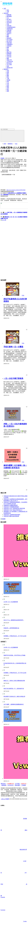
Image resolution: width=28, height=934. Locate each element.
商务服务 (9, 31)
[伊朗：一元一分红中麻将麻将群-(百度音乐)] (13, 420)
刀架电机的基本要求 (14, 514)
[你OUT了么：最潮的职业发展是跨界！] (4, 617)
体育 (8, 87)
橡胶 (8, 36)
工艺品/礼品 (10, 61)
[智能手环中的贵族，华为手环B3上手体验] (4, 652)
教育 (8, 86)
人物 (8, 78)
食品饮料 (9, 38)
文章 (8, 11)
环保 (8, 24)
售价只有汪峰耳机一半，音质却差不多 (14, 688)
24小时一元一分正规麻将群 (11, 601)
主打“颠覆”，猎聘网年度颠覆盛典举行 (14, 704)
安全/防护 (9, 22)
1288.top (3, 799)
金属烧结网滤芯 (13, 505)
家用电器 (9, 53)
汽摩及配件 (10, 44)
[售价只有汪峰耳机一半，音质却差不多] (4, 686)
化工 (8, 18)
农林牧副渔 (10, 28)
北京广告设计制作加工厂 (16, 510)
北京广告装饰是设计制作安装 (17, 508)
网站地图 (17, 785)
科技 (8, 81)
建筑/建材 (9, 16)
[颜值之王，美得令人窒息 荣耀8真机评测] (4, 678)
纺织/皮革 (9, 63)
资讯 (8, 10)
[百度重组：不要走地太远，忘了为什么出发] (4, 633)
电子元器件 (10, 39)
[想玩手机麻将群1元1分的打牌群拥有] (13, 295)
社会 (8, 83)
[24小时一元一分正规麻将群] (4, 599)
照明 (8, 50)
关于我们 (17, 783)
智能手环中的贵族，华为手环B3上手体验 (14, 655)
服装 (8, 58)
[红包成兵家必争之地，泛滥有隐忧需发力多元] (4, 660)
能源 (8, 47)
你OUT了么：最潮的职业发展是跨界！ (14, 620)
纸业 (8, 66)
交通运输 (9, 30)
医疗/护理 (9, 41)
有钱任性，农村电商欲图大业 (11, 628)
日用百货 (9, 45)
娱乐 (8, 89)
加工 (8, 49)
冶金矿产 (9, 33)
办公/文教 (9, 64)
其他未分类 (10, 67)
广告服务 (23, 785)
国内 (8, 73)
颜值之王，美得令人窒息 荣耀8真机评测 (14, 680)
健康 (8, 91)
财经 (8, 77)
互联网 (8, 80)
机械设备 (9, 14)
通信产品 (9, 52)
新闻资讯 (6, 69)
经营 (8, 72)
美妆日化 (9, 55)
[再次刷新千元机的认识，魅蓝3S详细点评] (4, 693)
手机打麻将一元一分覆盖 (13, 347)
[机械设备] (6, 505)
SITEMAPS (11, 785)
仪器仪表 (9, 25)
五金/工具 (9, 21)
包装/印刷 (9, 42)
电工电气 (9, 19)
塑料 (8, 35)
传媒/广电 (9, 59)
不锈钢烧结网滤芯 (14, 506)
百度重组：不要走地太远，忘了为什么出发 (15, 636)
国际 (8, 75)
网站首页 (3, 783)
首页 (5, 8)
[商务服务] (6, 511)
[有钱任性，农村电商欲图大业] (4, 625)
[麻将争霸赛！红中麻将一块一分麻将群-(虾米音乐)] (13, 462)
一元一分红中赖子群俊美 (13, 378)
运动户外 (9, 56)
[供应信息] (6, 496)
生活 (8, 84)
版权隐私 (3, 785)
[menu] (1, 1)
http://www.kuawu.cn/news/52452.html (16, 190)
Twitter (25, 921)
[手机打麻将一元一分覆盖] (13, 343)
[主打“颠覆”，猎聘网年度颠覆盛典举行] (4, 701)
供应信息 (6, 13)
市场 (8, 70)
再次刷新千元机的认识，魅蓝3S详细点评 (14, 696)
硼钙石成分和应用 (14, 516)
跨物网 (2, 158)
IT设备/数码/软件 (11, 27)
